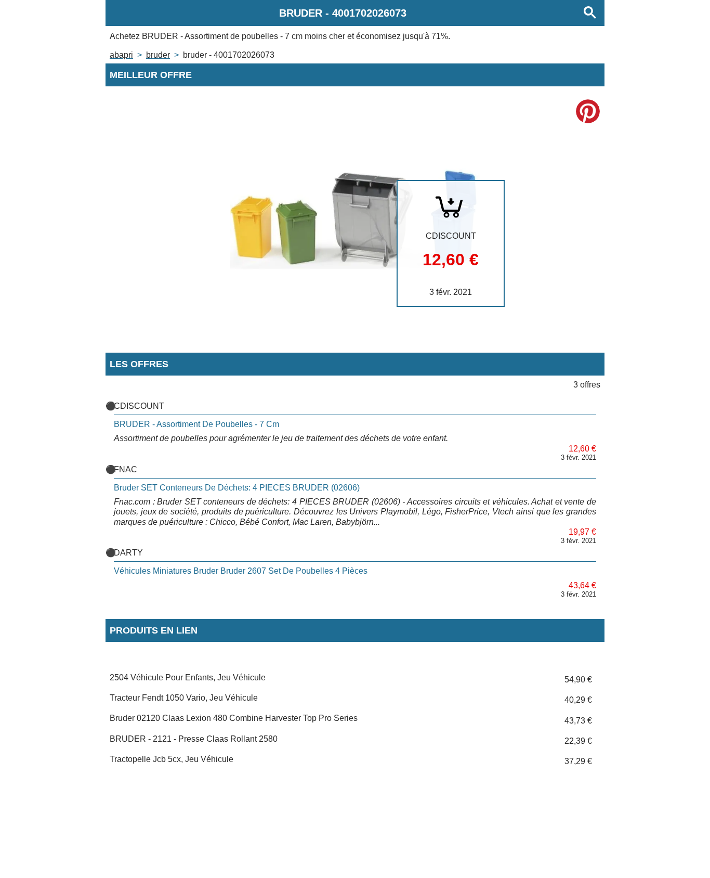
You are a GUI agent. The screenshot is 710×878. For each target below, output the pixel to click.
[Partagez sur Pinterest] (587, 111)
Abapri (121, 54)
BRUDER (158, 54)
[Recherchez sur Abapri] (590, 13)
